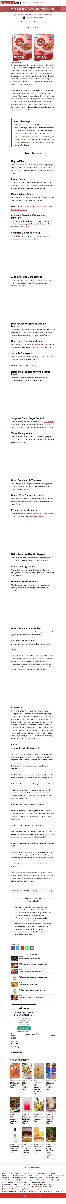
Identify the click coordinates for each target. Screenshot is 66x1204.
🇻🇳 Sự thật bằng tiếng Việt (28, 1191)
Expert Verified (27, 21)
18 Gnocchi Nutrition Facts (28, 984)
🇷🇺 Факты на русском (9, 1191)
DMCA (30, 1175)
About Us (4, 1173)
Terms (37, 1175)
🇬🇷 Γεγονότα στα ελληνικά (10, 1184)
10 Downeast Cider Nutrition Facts (30, 971)
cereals (20, 754)
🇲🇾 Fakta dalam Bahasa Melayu (41, 1187)
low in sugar (28, 130)
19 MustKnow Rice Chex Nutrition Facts (38, 1089)
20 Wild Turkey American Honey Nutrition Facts (49, 1152)
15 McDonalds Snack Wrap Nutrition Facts (33, 965)
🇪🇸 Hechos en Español (53, 1177)
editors (43, 921)
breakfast (39, 344)
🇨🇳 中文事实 (59, 1191)
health (27, 227)
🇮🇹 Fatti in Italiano (7, 1180)
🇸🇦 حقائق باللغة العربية (38, 1182)
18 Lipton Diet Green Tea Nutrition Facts (32, 990)
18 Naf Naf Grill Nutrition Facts (38, 1150)
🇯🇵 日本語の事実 (7, 1187)
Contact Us (53, 1173)
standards (43, 918)
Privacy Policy (47, 1175)
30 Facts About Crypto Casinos (29, 958)
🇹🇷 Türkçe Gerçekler (46, 1191)
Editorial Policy (15, 1173)
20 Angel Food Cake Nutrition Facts (50, 1120)
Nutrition (35, 27)
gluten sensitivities (31, 501)
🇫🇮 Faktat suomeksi (22, 1182)
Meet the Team (28, 1173)
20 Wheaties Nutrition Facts (15, 1085)
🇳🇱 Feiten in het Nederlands (10, 1189)
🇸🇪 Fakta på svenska (57, 1180)
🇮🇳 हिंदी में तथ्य (26, 1184)
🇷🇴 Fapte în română (43, 1189)
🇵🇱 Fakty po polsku (28, 1189)
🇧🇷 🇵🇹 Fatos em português (24, 1180)
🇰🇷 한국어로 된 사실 (22, 1187)
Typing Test (15, 1048)
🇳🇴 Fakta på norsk (7, 1182)
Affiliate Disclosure (18, 1175)
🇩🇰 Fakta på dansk (42, 1180)
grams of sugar (36, 185)
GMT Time (14, 1043)
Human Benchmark (17, 1052)
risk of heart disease (35, 516)
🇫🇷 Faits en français (36, 1177)
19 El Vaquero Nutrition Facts (13, 1120)
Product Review (42, 1173)
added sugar (15, 819)
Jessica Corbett (38, 17)
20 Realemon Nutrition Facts (39, 1119)
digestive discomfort (38, 837)
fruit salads (49, 858)
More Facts (5, 1177)
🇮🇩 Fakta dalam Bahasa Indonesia (43, 1184)
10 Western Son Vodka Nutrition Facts (14, 1150)
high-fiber (24, 329)
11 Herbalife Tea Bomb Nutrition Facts (26, 1120)
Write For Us (5, 1175)
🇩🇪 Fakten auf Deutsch (19, 1177)
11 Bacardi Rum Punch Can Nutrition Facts (33, 977)
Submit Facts (59, 1175)
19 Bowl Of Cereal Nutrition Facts (26, 1086)
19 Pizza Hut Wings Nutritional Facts (31, 997)
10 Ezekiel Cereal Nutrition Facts (50, 1086)
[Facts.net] (10, 2)
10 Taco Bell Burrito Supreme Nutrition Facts (26, 1151)
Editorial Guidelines (41, 21)
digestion (14, 239)
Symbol (13, 1038)
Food (28, 27)
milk (12, 846)
